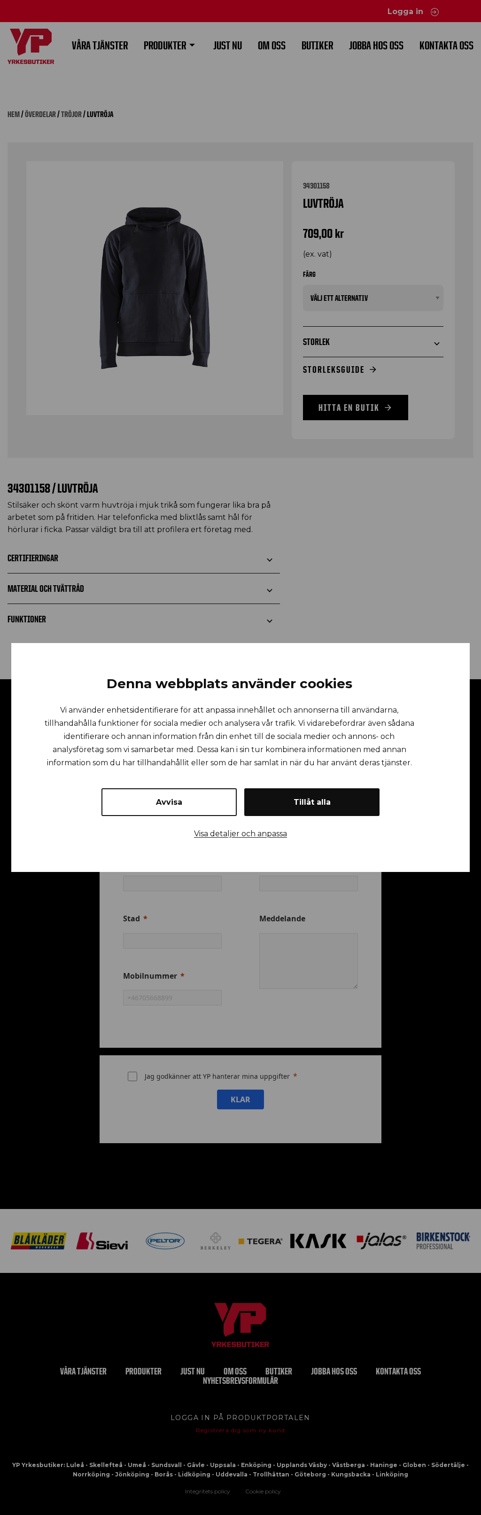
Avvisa (169, 802)
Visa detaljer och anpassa (240, 833)
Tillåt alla (312, 802)
